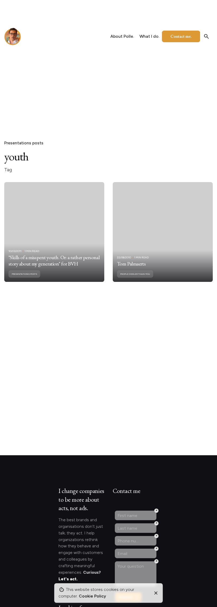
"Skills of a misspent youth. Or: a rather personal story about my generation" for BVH (54, 260)
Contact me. (181, 36)
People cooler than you (135, 274)
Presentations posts (23, 142)
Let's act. (68, 578)
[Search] (206, 36)
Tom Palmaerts (131, 263)
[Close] (156, 593)
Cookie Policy (92, 596)
